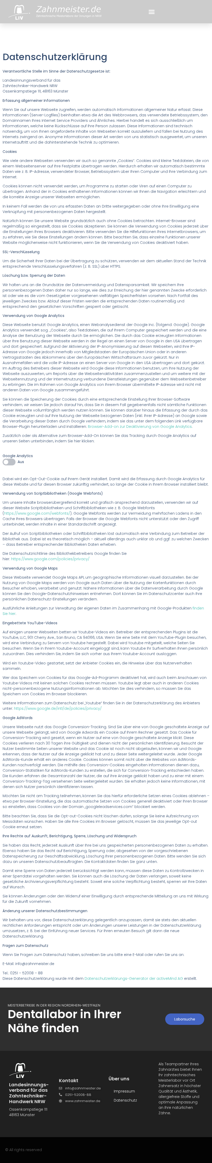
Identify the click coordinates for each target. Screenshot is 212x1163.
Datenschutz (125, 1100)
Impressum (124, 1091)
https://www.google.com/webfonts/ (37, 513)
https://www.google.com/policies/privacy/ (50, 559)
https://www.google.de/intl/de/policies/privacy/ (58, 708)
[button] (152, 12)
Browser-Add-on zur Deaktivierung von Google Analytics (140, 426)
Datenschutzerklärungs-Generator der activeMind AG (134, 978)
